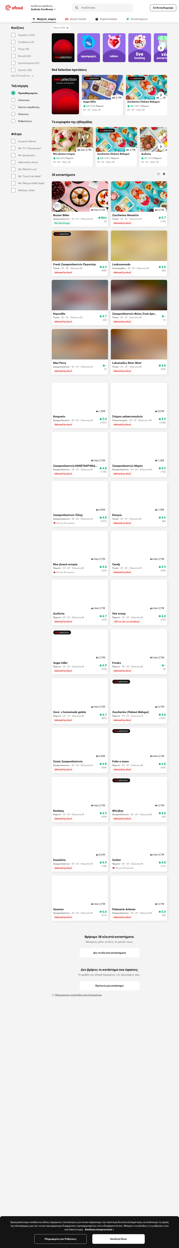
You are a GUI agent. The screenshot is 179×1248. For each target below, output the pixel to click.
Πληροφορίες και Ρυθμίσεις (60, 1238)
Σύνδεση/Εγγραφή (163, 7)
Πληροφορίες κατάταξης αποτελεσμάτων (78, 995)
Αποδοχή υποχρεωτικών (98, 1229)
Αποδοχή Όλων (118, 1238)
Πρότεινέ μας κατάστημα (109, 985)
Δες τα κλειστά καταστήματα (109, 952)
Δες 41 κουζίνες (20, 75)
